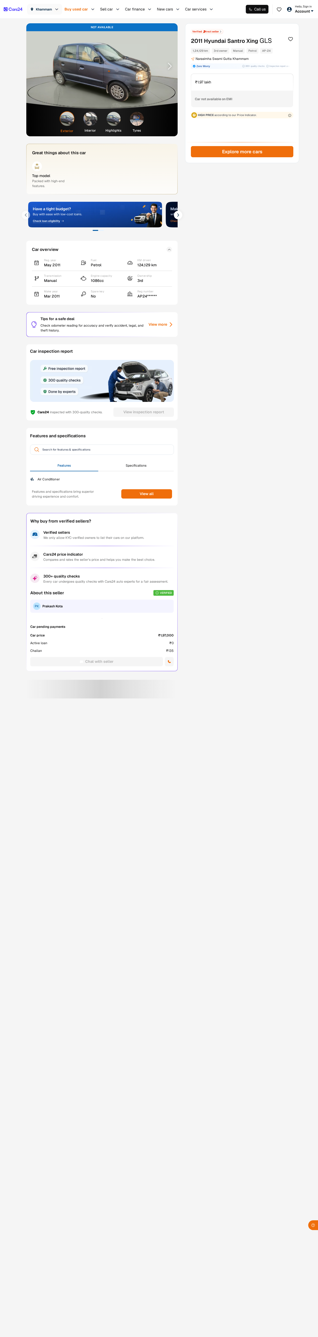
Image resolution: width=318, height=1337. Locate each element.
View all (147, 493)
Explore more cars (242, 152)
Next (168, 66)
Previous (36, 66)
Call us (260, 9)
